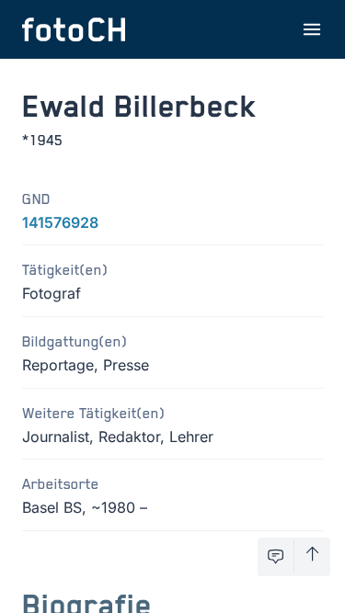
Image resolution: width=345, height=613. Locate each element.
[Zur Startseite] (73, 29)
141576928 (60, 222)
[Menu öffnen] (311, 29)
